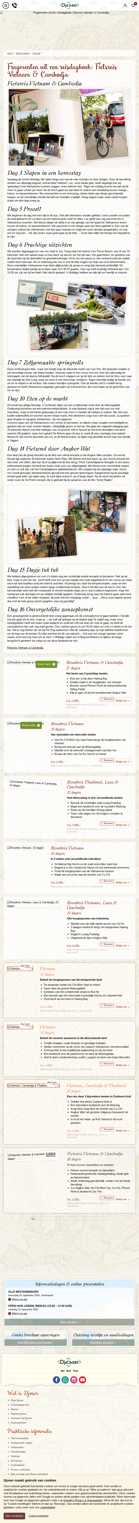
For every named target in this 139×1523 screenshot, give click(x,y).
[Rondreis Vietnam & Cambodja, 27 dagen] (33, 662)
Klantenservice (18, 1413)
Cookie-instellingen (39, 1516)
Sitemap (15, 1456)
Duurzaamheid (18, 1422)
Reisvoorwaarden (20, 1438)
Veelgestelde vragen (21, 1442)
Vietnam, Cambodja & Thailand (99, 1091)
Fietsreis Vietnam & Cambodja (25, 647)
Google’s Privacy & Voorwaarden (82, 1500)
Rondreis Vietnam (73, 729)
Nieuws (14, 1409)
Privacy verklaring (20, 1469)
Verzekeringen (18, 1451)
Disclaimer (16, 1460)
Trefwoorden (17, 1447)
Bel (63, 1371)
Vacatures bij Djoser (21, 1418)
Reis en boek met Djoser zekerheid (29, 1474)
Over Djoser (17, 1400)
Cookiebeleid (17, 1465)
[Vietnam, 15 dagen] (20, 969)
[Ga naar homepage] (69, 5)
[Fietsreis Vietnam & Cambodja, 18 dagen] (32, 1156)
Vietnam (71, 974)
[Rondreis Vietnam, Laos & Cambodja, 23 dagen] (33, 904)
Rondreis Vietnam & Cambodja (94, 667)
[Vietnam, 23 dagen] (20, 1027)
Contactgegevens (20, 1404)
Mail (68, 1371)
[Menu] (6, 5)
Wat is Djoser (22, 1393)
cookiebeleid (47, 1507)
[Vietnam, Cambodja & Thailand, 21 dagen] (33, 1085)
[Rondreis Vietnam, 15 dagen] (25, 848)
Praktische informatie (29, 1431)
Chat (75, 1371)
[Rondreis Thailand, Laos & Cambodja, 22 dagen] (34, 785)
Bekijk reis (121, 700)
